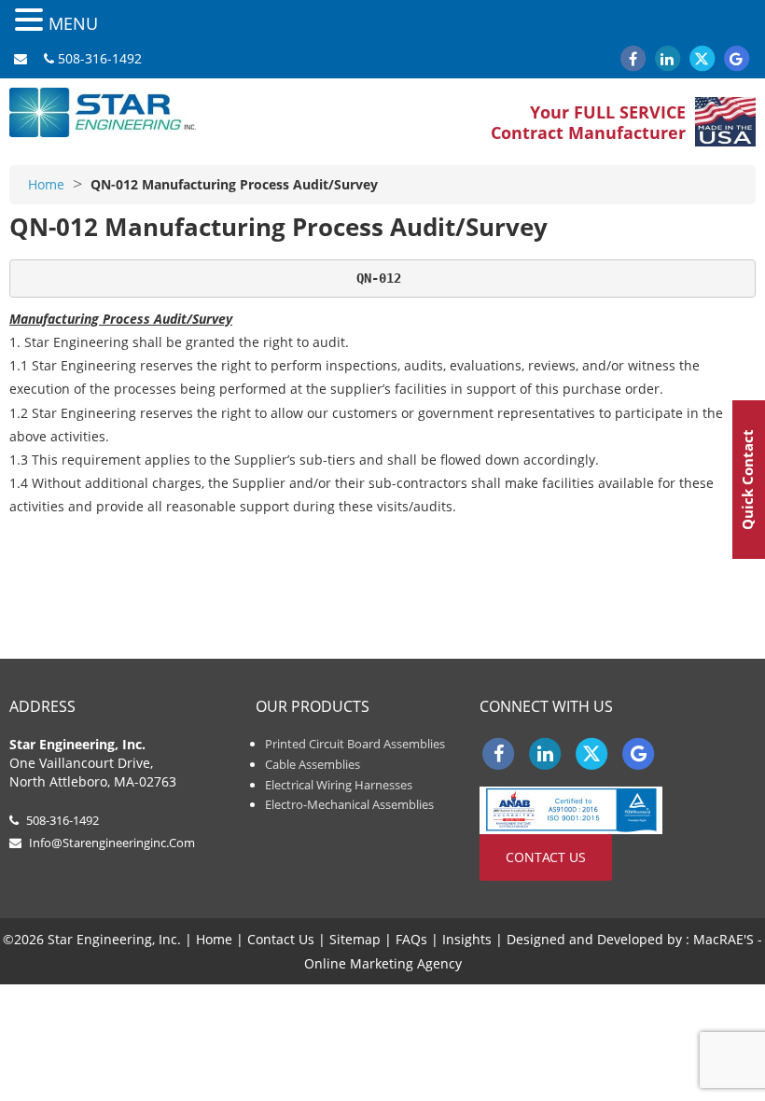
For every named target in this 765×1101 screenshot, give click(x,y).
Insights (467, 939)
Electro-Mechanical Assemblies (349, 804)
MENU (73, 23)
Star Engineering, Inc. (102, 116)
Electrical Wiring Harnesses (338, 784)
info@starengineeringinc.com (112, 842)
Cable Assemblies (312, 764)
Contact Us (546, 857)
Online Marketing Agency (383, 963)
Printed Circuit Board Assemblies (355, 743)
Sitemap (355, 939)
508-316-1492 (100, 58)
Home (46, 184)
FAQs (411, 939)
